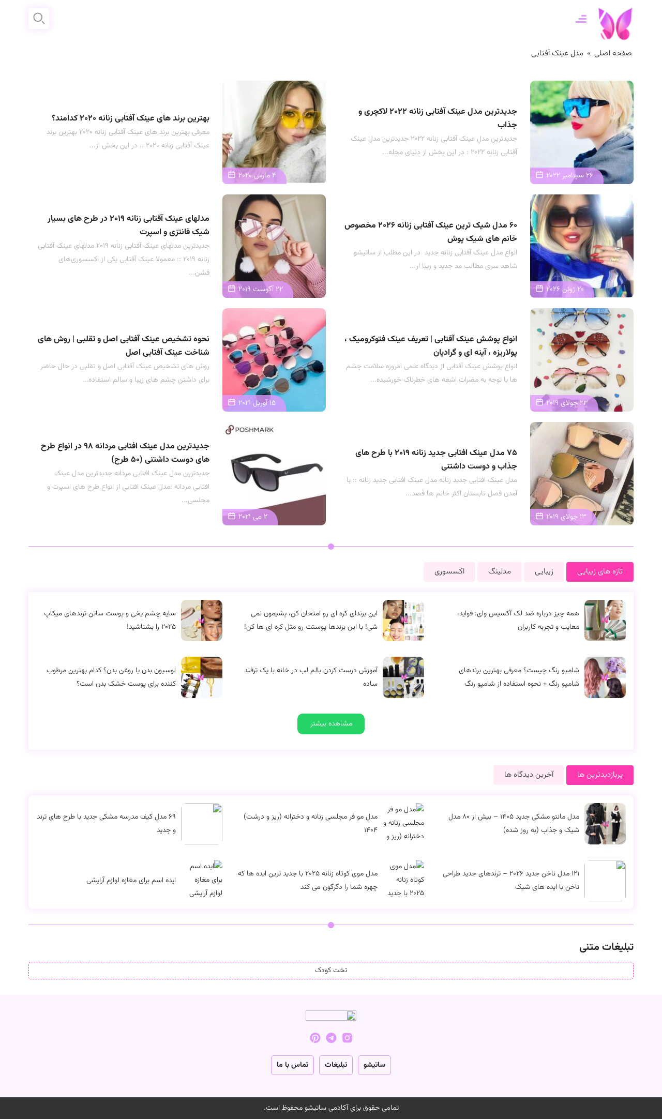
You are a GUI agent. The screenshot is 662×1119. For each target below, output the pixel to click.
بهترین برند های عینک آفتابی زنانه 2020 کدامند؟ (130, 118)
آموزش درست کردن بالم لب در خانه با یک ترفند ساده (311, 677)
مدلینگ (499, 572)
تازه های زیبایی (600, 572)
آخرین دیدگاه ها (528, 775)
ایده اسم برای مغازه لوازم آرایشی (131, 880)
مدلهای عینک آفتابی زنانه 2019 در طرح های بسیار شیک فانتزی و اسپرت (128, 226)
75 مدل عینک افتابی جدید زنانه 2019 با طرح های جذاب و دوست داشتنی (436, 460)
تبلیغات (336, 1065)
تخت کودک (331, 970)
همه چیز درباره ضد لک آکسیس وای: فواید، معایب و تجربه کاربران (518, 620)
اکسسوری (449, 572)
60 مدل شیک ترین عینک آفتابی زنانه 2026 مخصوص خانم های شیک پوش (430, 232)
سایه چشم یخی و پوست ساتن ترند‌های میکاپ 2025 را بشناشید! (110, 620)
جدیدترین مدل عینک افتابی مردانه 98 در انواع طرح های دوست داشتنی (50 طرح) (125, 453)
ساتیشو (374, 1065)
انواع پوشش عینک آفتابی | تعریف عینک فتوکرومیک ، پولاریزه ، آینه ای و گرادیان (430, 346)
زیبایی (544, 572)
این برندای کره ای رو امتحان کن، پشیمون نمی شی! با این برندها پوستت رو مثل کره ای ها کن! (311, 620)
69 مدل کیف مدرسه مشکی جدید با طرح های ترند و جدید (106, 823)
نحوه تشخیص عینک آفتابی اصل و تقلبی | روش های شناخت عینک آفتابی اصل (123, 346)
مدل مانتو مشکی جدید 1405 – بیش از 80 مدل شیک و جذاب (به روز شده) (513, 823)
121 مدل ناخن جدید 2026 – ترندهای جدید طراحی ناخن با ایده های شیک (511, 880)
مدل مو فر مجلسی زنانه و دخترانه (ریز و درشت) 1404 (311, 823)
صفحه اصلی (613, 53)
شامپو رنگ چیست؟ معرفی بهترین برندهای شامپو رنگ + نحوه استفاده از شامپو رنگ (519, 677)
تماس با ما (292, 1065)
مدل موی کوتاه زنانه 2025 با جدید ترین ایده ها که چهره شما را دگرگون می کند (308, 880)
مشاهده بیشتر (331, 724)
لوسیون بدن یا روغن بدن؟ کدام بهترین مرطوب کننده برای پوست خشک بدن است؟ (111, 677)
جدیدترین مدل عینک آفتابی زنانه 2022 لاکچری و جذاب (437, 118)
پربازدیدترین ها (600, 775)
